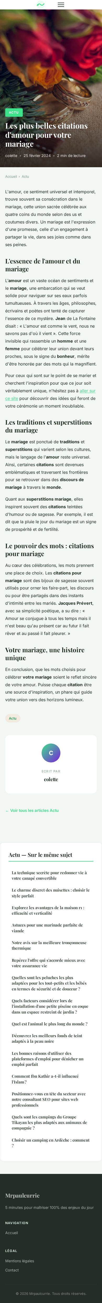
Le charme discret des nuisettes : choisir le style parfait (51, 892)
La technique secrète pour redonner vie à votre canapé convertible (49, 875)
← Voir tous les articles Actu (32, 810)
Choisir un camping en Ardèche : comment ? (50, 1142)
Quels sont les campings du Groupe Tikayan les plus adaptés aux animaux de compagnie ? (49, 1122)
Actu (14, 112)
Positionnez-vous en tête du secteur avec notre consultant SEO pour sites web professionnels (49, 1099)
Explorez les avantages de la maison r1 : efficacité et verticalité (48, 910)
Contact (12, 1270)
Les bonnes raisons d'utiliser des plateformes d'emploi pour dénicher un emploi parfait (47, 1059)
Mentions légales (19, 1261)
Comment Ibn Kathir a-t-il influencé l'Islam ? (45, 1078)
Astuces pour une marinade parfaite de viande (47, 927)
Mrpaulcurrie (22, 1195)
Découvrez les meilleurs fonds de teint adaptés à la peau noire (47, 1038)
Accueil (11, 176)
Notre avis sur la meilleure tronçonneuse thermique (49, 945)
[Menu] (61, 5)
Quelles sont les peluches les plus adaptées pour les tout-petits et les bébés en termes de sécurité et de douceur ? (49, 983)
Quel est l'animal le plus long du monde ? (49, 1023)
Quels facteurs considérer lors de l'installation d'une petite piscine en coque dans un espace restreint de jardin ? (50, 1006)
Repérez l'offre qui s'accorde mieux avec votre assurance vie (48, 963)
